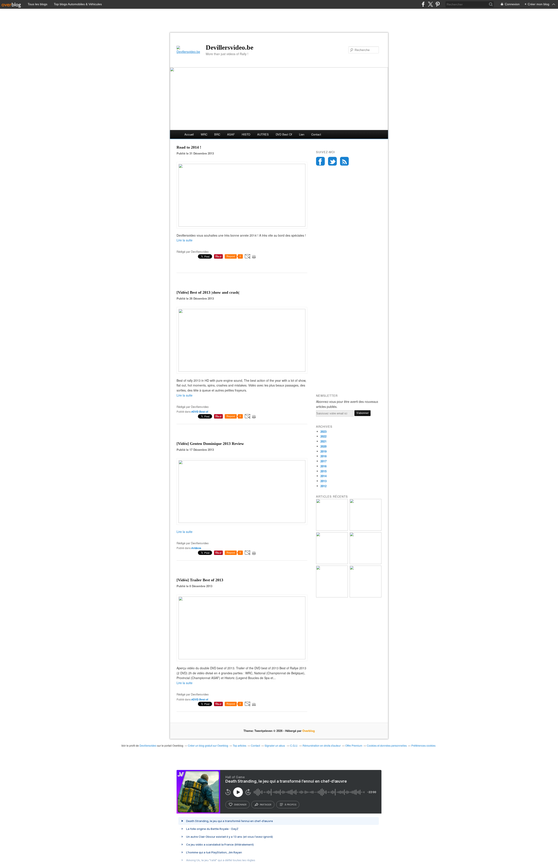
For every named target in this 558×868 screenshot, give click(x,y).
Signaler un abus (275, 745)
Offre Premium (353, 745)
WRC (204, 134)
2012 (323, 486)
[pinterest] (437, 4)
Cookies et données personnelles (387, 745)
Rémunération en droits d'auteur (322, 745)
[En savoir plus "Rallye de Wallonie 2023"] (365, 563)
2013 (323, 481)
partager (265, 804)
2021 (323, 441)
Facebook (320, 161)
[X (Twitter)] (430, 4)
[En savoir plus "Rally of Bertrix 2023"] (332, 563)
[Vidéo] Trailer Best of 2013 (200, 580)
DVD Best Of (284, 134)
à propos (290, 804)
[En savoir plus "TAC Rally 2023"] (365, 596)
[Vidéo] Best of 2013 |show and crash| (208, 292)
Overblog (308, 731)
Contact (316, 134)
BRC (217, 134)
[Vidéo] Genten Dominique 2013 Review (210, 443)
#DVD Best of (199, 412)
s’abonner (240, 804)
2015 (323, 471)
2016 (323, 466)
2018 (323, 456)
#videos (196, 548)
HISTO (246, 134)
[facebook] (423, 4)
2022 (323, 436)
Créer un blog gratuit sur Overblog (208, 745)
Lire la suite (184, 240)
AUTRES (263, 134)
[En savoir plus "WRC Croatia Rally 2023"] (332, 596)
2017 (323, 461)
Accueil (189, 134)
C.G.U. (294, 745)
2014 (323, 476)
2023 (323, 431)
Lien (301, 134)
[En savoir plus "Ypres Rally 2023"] (332, 529)
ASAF (231, 134)
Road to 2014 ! (189, 147)
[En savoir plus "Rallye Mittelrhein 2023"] (365, 529)
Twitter (332, 161)
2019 (323, 451)
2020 (323, 446)
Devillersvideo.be (229, 47)
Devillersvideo (148, 745)
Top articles (239, 745)
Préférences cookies (423, 745)
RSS (344, 161)
